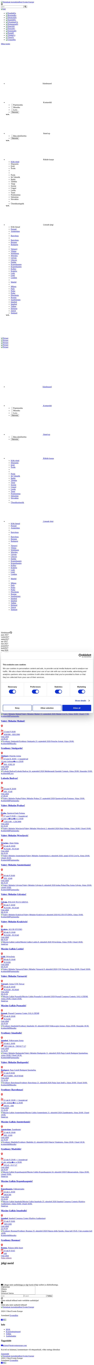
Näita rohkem (6, 1258)
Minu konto (5, 44)
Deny (17, 708)
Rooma (13, 297)
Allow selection (47, 708)
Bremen (14, 242)
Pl (13, 33)
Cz (14, 35)
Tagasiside (5, 1354)
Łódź (13, 275)
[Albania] (18, 1289)
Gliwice (14, 260)
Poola (13, 474)
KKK (8, 1329)
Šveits (13, 467)
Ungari (13, 487)
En (15, 13)
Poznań (14, 229)
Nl (14, 26)
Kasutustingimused (13, 1332)
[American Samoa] (18, 1293)
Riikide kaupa (48, 458)
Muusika (16, 410)
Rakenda (15, 112)
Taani (13, 491)
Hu (14, 40)
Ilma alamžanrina (19, 437)
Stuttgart (14, 313)
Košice (13, 269)
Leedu (13, 489)
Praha (13, 291)
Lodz (13, 273)
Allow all (76, 708)
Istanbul (14, 302)
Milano (13, 286)
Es (15, 20)
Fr (14, 29)
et (5, 9)
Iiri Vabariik (15, 476)
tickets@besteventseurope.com (15, 1345)
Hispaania (14, 463)
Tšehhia (14, 480)
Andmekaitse (11, 1336)
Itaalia (13, 478)
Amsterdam (15, 231)
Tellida (49, 1296)
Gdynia (14, 258)
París (13, 289)
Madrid (13, 282)
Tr (13, 37)
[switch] (35, 691)
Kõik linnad (15, 523)
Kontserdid (47, 406)
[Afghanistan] (18, 1287)
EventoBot (14, 1315)
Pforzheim (15, 295)
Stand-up (46, 434)
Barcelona (15, 236)
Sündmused (47, 387)
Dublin (13, 262)
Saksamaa (14, 496)
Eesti (13, 465)
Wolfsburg (15, 253)
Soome (13, 485)
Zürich (13, 311)
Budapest (14, 245)
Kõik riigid (15, 162)
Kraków (14, 271)
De (15, 18)
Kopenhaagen (16, 264)
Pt (17, 24)
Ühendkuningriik (17, 502)
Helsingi (14, 309)
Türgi (13, 483)
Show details (80, 700)
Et (15, 31)
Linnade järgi (48, 521)
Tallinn (13, 306)
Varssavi (14, 249)
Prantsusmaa (15, 494)
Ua (17, 22)
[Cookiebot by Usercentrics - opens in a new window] (80, 655)
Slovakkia (14, 498)
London (14, 278)
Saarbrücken (15, 300)
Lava (15, 413)
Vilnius (13, 251)
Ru (15, 15)
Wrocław (14, 256)
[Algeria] (18, 1291)
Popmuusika (18, 408)
